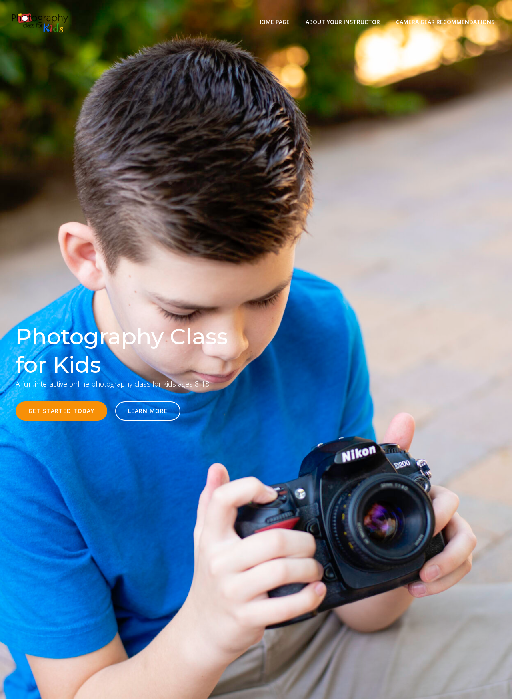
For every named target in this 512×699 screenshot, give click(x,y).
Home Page (273, 22)
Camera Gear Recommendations (445, 22)
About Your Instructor (343, 22)
